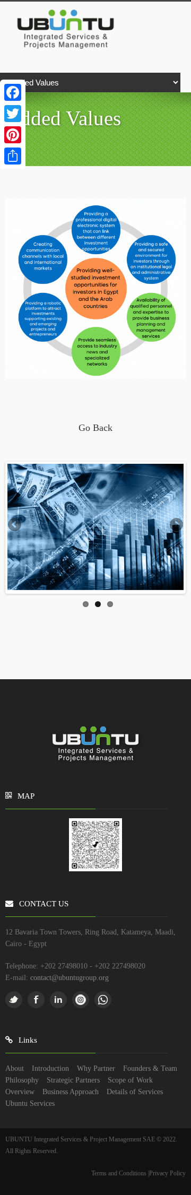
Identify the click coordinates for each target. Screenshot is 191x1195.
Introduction (50, 1068)
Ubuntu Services (30, 1103)
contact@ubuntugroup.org (69, 977)
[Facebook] (12, 92)
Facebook (36, 999)
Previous (15, 525)
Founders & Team (150, 1068)
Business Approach (70, 1091)
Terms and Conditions (119, 1173)
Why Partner (96, 1068)
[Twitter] (12, 113)
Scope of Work (130, 1080)
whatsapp (102, 999)
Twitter (13, 999)
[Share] (12, 156)
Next (176, 525)
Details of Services (135, 1091)
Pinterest (80, 999)
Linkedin (58, 999)
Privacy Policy (167, 1173)
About (14, 1068)
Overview (19, 1091)
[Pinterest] (12, 134)
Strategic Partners (73, 1080)
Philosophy (22, 1080)
